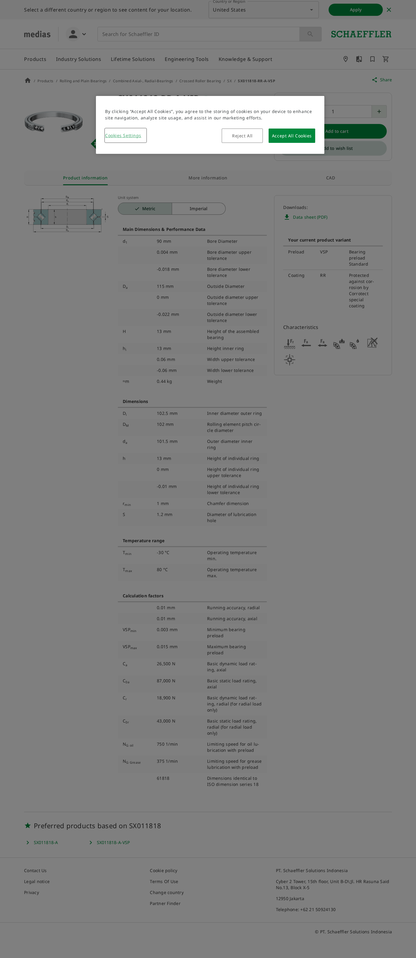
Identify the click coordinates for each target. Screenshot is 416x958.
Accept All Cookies (292, 136)
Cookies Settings (123, 135)
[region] (210, 125)
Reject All (242, 136)
